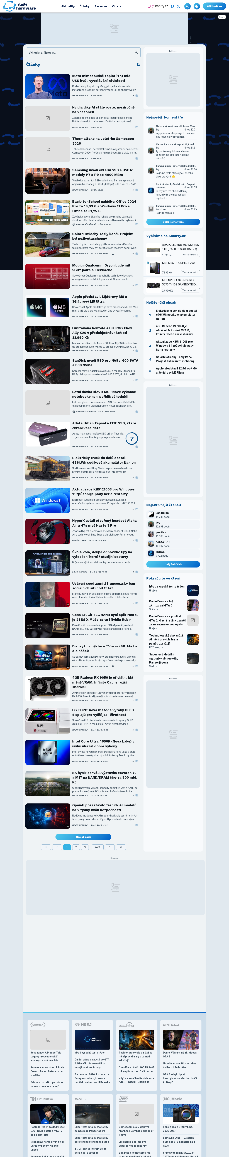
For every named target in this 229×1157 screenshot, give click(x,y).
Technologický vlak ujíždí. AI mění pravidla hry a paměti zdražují (166, 639)
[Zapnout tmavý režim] (197, 6)
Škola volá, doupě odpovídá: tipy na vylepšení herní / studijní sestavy (102, 554)
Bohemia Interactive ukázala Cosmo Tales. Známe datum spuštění (47, 1071)
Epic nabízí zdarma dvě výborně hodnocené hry (133, 1143)
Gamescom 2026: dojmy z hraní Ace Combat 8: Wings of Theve (136, 1131)
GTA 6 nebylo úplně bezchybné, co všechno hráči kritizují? (180, 1078)
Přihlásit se (214, 6)
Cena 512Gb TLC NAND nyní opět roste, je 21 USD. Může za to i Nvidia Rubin (105, 617)
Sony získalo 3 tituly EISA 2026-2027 (178, 1129)
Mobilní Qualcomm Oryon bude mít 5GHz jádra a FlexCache (101, 267)
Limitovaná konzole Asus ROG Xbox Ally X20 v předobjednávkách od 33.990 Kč (102, 333)
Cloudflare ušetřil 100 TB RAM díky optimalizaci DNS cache (136, 1069)
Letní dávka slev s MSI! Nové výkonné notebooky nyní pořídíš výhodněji (104, 394)
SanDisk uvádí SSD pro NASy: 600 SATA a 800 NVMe (105, 362)
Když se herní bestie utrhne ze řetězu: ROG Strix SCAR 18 (136, 1080)
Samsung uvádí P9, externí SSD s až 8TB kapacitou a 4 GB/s (179, 1141)
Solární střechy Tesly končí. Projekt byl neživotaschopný (102, 236)
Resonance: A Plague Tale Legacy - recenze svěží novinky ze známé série (45, 1056)
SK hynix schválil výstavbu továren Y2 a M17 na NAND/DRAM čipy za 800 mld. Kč (104, 777)
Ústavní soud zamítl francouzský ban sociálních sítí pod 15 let (103, 585)
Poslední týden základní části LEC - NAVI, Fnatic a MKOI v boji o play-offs (47, 1131)
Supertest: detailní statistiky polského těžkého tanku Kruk (92, 1139)
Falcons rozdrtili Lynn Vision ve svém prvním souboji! (47, 1084)
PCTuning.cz (156, 647)
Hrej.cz (153, 590)
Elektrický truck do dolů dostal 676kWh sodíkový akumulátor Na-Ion (104, 460)
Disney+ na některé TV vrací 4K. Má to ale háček (104, 648)
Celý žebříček (173, 564)
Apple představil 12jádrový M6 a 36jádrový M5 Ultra (99, 299)
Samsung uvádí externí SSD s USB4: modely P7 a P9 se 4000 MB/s (102, 172)
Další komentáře (173, 221)
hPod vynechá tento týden (166, 586)
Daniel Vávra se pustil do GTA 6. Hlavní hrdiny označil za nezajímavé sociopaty (167, 620)
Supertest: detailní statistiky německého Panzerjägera (163, 658)
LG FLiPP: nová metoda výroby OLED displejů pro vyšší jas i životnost (103, 712)
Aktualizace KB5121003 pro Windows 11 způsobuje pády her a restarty (103, 491)
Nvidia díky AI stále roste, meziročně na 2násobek (103, 109)
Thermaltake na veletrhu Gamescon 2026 (103, 141)
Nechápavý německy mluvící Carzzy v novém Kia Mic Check (47, 1145)
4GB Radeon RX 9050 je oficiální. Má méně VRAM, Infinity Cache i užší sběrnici (102, 682)
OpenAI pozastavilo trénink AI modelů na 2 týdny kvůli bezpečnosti (104, 807)
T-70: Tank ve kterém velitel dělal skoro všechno (91, 1150)
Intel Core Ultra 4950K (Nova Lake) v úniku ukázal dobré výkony (103, 743)
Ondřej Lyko (79, 540)
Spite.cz (153, 609)
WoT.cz (153, 666)
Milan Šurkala (80, 96)
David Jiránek (79, 572)
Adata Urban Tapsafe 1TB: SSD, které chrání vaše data (104, 425)
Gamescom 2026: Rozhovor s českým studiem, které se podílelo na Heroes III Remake (92, 1078)
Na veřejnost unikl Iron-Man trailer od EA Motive (179, 1065)
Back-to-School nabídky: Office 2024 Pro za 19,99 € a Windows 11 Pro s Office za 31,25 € (104, 206)
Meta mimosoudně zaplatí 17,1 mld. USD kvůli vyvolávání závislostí (101, 78)
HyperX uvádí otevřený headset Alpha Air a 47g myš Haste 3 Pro (104, 523)
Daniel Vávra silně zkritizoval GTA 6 (161, 603)
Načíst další (83, 836)
